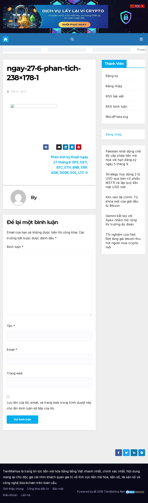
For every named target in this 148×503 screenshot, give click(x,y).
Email (12, 350)
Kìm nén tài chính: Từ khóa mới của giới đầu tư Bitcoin (122, 201)
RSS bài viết (115, 96)
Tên (11, 326)
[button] (72, 39)
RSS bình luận (116, 106)
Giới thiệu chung (13, 488)
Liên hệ (25, 495)
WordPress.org (117, 117)
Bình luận (15, 247)
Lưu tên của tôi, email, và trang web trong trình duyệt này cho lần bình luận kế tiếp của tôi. (49, 405)
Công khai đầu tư (38, 488)
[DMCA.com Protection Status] (135, 491)
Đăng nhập (114, 86)
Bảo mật (57, 488)
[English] (137, 6)
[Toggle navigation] (141, 39)
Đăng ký (112, 76)
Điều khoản (10, 495)
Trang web (15, 373)
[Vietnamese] (142, 6)
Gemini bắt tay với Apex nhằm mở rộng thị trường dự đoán (121, 220)
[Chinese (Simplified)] (132, 6)
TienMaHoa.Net (114, 491)
